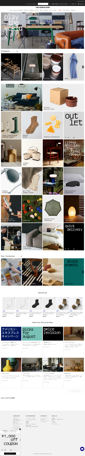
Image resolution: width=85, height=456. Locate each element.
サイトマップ (15, 425)
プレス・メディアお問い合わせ (31, 424)
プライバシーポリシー (55, 424)
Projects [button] (73, 10)
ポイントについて (16, 427)
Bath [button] (41, 10)
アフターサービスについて (44, 420)
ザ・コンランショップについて (31, 418)
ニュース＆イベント (29, 420)
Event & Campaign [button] (18, 10)
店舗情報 (27, 421)
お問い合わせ (15, 418)
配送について (15, 421)
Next (82, 29)
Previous (2, 29)
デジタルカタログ (43, 421)
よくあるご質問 (15, 428)
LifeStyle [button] (45, 10)
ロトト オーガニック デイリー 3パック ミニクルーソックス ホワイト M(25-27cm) (22, 313)
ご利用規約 (53, 421)
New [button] (11, 10)
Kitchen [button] (37, 10)
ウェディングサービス (44, 418)
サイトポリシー (54, 422)
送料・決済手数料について (17, 420)
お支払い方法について (17, 419)
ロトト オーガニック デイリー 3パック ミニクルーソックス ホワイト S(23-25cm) (9, 313)
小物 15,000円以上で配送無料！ (31, 3)
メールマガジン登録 (16, 426)
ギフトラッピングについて (17, 424)
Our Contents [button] (66, 10)
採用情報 (27, 422)
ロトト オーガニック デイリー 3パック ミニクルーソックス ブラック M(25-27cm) (49, 313)
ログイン (76, 3)
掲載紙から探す (28, 425)
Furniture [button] (26, 10)
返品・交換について (16, 422)
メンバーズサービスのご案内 (30, 419)
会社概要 (53, 418)
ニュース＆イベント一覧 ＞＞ (75, 391)
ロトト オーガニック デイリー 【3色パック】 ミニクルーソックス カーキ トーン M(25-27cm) (75, 313)
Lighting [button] (32, 10)
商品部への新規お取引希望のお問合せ (32, 426)
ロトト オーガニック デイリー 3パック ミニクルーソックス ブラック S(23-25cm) (35, 313)
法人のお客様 (42, 419)
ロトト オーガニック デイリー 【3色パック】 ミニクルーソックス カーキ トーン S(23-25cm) (62, 313)
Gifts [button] (50, 10)
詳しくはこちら (5, 348)
